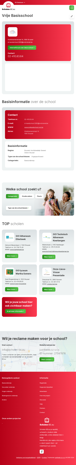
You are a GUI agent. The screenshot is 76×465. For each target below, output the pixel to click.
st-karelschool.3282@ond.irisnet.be (20, 42)
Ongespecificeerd (37, 156)
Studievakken (27, 196)
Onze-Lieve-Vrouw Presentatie (59, 272)
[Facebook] (42, 452)
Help (41, 404)
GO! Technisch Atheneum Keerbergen (60, 237)
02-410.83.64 (15, 56)
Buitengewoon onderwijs (10, 395)
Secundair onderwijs (8, 387)
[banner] (8, 6)
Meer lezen (11, 256)
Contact (42, 412)
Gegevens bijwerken (46, 387)
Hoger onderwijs (7, 391)
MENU (71, 7)
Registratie (43, 383)
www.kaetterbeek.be (17, 249)
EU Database (19, 2)
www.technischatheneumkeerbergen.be (55, 251)
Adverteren (43, 391)
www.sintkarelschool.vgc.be (33, 127)
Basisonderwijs (29, 160)
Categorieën (12, 196)
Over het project (45, 395)
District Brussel (29, 153)
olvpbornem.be (52, 284)
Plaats (39, 196)
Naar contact (46, 359)
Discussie (43, 400)
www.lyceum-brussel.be (18, 284)
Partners (42, 408)
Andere (4, 400)
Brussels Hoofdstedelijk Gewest (35, 150)
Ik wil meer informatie (15, 311)
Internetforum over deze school (21, 48)
